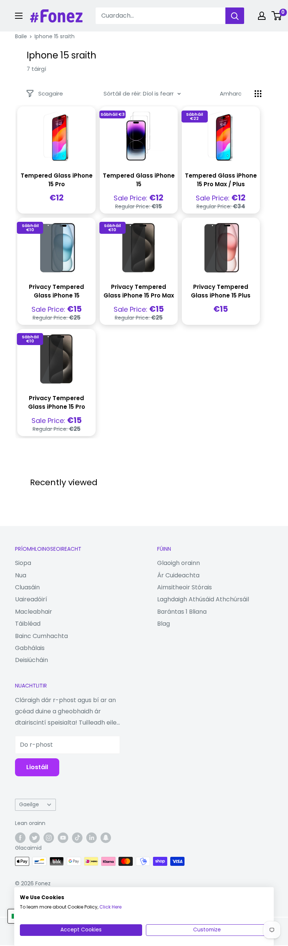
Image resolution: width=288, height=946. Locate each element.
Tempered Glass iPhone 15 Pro (57, 180)
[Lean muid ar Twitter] (34, 837)
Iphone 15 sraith (54, 36)
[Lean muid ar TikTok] (77, 837)
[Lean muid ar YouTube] (63, 837)
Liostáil (37, 767)
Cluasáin (27, 587)
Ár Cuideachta (178, 575)
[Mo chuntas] (262, 16)
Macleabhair (33, 611)
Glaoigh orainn (178, 563)
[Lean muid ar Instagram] (49, 837)
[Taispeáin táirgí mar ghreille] (258, 93)
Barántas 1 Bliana (182, 611)
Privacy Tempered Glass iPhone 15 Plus (220, 291)
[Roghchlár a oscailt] (18, 16)
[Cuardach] (234, 15)
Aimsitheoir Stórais (184, 587)
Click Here (110, 907)
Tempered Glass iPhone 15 (139, 180)
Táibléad (27, 623)
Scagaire (50, 93)
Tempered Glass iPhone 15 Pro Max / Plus (221, 180)
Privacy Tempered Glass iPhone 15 (56, 291)
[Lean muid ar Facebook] (20, 837)
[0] (277, 15)
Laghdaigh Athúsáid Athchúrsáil (203, 599)
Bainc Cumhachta (41, 636)
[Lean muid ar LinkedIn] (91, 837)
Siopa (23, 563)
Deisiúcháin (31, 660)
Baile (21, 36)
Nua (20, 575)
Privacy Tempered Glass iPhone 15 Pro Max (139, 291)
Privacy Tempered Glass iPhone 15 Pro (56, 402)
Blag (163, 623)
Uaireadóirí (31, 599)
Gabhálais (30, 648)
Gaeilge (29, 804)
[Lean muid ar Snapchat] (105, 837)
